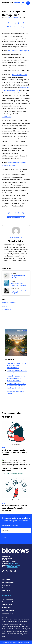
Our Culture (6, 579)
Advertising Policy (8, 599)
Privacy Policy (6, 607)
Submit (5, 537)
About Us (5, 576)
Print (21, 23)
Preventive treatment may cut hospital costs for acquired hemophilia (16, 378)
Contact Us (6, 591)
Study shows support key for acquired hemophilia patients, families (17, 365)
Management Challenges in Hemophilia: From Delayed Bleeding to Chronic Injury (16, 386)
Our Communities (8, 582)
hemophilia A (6, 309)
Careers (5, 588)
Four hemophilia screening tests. (18, 51)
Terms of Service (8, 610)
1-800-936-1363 (12, 567)
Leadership (6, 585)
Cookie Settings (7, 613)
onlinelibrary (6, 116)
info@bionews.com (13, 565)
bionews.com (13, 563)
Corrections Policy (8, 602)
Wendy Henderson (13, 17)
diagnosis (5, 306)
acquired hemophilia (19, 75)
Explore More (6, 595)
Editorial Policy (7, 605)
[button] (23, 3)
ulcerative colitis (14, 90)
